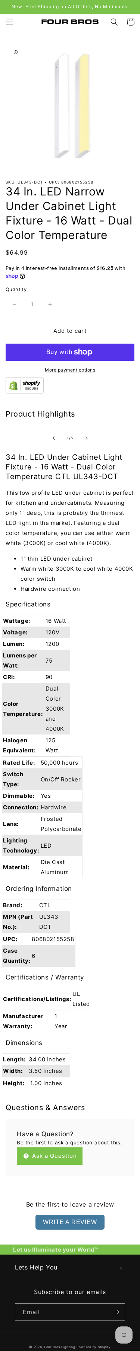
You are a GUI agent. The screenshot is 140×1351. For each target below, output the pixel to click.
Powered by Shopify (94, 1347)
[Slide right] (86, 438)
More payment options (70, 370)
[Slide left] (54, 438)
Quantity (16, 289)
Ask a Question (53, 1155)
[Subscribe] (116, 1312)
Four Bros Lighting (59, 1347)
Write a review (70, 1222)
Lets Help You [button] (36, 1267)
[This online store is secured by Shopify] (25, 391)
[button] (9, 22)
